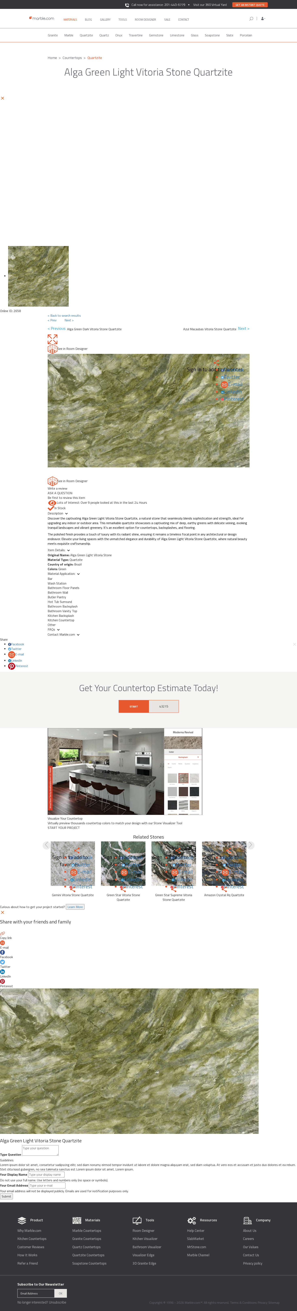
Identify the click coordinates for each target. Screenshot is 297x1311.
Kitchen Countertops (31, 1238)
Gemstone (156, 35)
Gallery (105, 19)
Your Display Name (13, 1174)
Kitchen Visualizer (145, 1238)
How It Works (27, 1255)
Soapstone (212, 35)
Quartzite (86, 35)
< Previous (57, 328)
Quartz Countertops (86, 1247)
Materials (70, 19)
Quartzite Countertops (88, 1255)
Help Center (195, 1230)
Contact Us (251, 1255)
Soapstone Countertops (89, 1263)
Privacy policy (252, 1263)
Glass (194, 35)
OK (60, 1293)
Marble (68, 35)
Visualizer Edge (143, 1255)
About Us (249, 1230)
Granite (53, 35)
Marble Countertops (86, 1230)
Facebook (234, 369)
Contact (183, 19)
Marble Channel (198, 1255)
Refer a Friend (27, 1263)
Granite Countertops (86, 1238)
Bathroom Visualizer (147, 1247)
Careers (248, 1238)
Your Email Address (14, 1185)
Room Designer (143, 1230)
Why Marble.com (29, 1230)
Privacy (263, 1302)
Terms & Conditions (243, 1302)
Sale (167, 19)
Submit (6, 1196)
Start (134, 706)
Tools (123, 19)
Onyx (118, 35)
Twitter (232, 377)
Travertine (136, 35)
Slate (229, 35)
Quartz (104, 35)
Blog (88, 19)
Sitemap (274, 1302)
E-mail (235, 384)
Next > (69, 320)
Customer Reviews (30, 1247)
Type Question (10, 1154)
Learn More (75, 906)
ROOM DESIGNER (145, 19)
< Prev (52, 320)
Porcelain (246, 35)
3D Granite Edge (144, 1263)
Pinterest (234, 399)
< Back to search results (64, 315)
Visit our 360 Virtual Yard (210, 4)
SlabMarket (195, 1238)
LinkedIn (233, 391)
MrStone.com (196, 1247)
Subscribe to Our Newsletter (40, 1284)
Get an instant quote (250, 5)
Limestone (177, 35)
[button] (263, 18)
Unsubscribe (57, 1302)
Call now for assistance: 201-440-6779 (158, 4)
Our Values (250, 1247)
